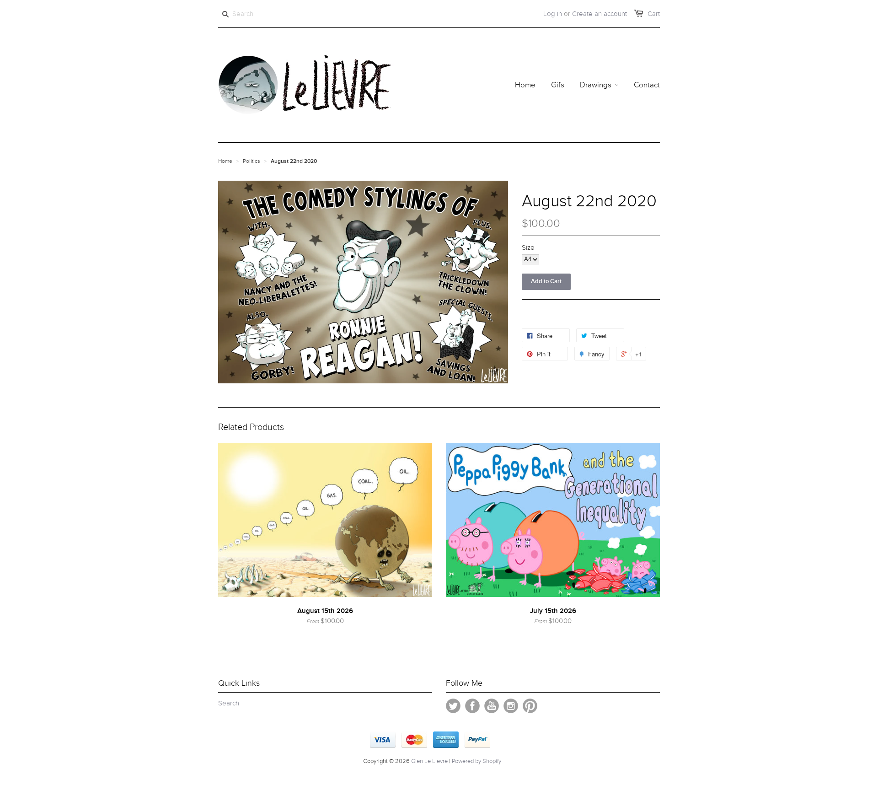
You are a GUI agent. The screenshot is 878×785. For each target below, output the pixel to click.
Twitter (453, 706)
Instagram (510, 706)
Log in (552, 14)
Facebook (472, 706)
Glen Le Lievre (429, 761)
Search (228, 703)
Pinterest (530, 706)
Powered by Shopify (476, 761)
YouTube (491, 706)
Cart (654, 14)
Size (528, 247)
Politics (251, 161)
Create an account (599, 14)
